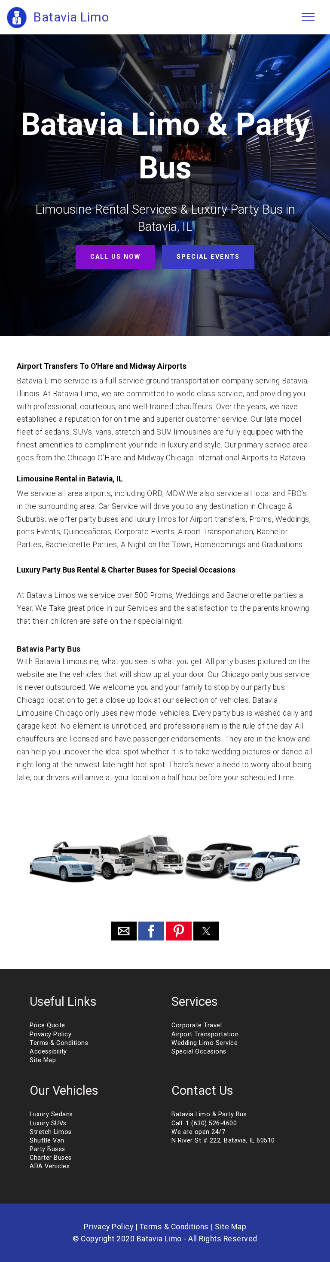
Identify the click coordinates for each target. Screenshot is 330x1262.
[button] (124, 931)
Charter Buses (51, 1157)
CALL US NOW (115, 256)
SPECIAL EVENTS (208, 256)
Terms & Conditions (59, 1043)
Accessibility (48, 1051)
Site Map (43, 1060)
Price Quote (47, 1025)
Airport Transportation (204, 1034)
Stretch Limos (51, 1132)
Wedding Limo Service (204, 1043)
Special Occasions (198, 1051)
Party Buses (47, 1149)
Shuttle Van (47, 1140)
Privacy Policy (50, 1034)
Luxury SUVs (48, 1123)
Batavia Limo (71, 17)
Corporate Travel (196, 1025)
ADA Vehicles (50, 1166)
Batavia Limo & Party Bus (209, 1114)
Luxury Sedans (51, 1114)
